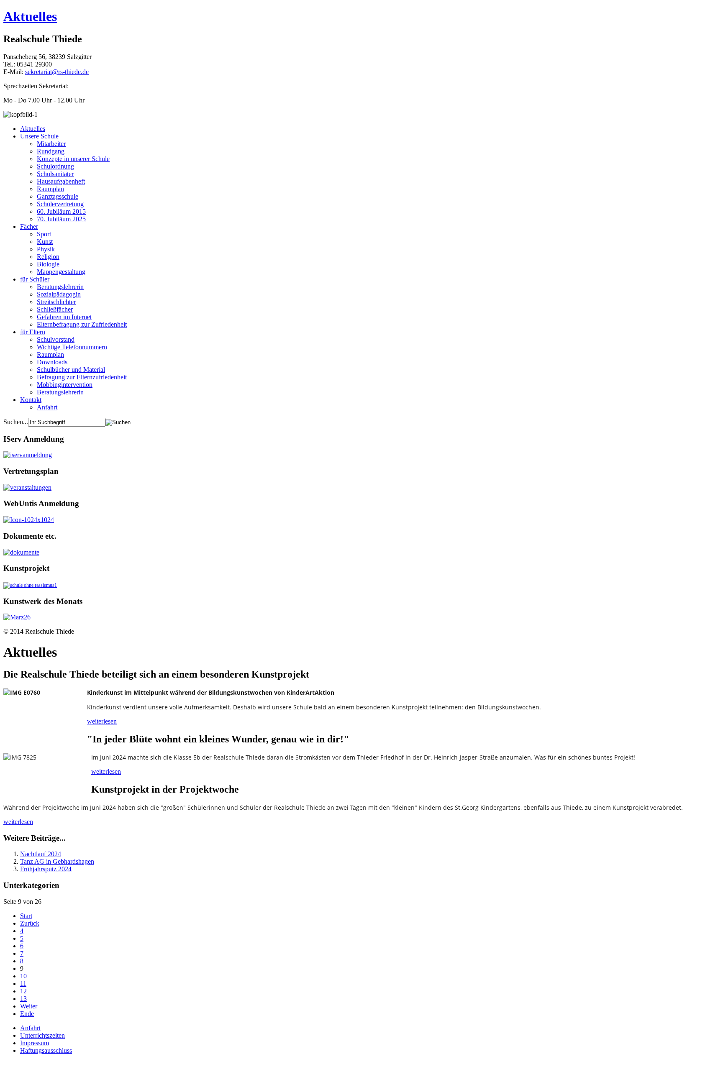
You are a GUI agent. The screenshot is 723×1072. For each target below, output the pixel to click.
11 (23, 983)
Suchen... (15, 421)
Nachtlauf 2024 (40, 853)
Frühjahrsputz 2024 (46, 868)
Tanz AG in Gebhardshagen (57, 861)
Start (26, 915)
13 (23, 998)
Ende (27, 1013)
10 (23, 976)
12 (23, 991)
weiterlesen (102, 721)
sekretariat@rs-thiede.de (57, 71)
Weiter (28, 1006)
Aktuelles (30, 16)
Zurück (29, 923)
